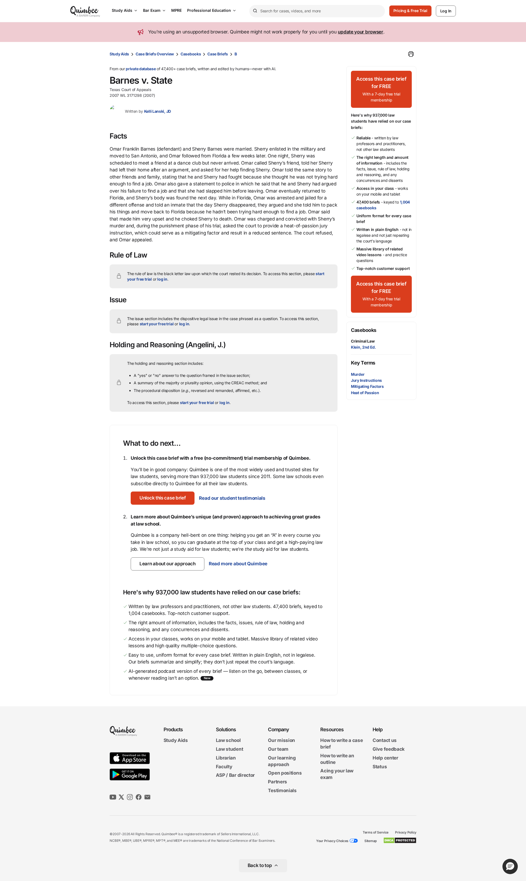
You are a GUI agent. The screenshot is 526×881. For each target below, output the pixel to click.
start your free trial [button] (157, 323)
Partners (277, 781)
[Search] (254, 11)
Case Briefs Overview (155, 54)
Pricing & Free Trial (410, 10)
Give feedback (389, 749)
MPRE (176, 10)
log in (162, 279)
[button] (163, 498)
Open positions (285, 773)
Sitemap (370, 841)
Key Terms (363, 363)
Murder (357, 374)
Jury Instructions (366, 380)
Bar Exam (152, 10)
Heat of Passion (365, 392)
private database (141, 68)
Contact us (385, 740)
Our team (278, 749)
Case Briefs (217, 54)
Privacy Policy (405, 832)
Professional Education (209, 10)
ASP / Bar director (235, 775)
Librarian (226, 758)
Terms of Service (375, 832)
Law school (228, 740)
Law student (229, 749)
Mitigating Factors (367, 386)
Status (380, 766)
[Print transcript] (410, 54)
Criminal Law (363, 341)
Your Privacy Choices (332, 841)
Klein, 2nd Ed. (363, 347)
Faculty (224, 766)
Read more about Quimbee (238, 563)
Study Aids (122, 10)
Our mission (281, 740)
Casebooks (191, 54)
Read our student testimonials (232, 498)
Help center (385, 758)
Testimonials (282, 790)
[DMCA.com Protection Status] (399, 840)
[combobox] (317, 11)
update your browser (360, 32)
